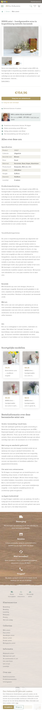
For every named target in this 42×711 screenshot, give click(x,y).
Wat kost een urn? (9, 656)
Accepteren (8, 707)
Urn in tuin (6, 664)
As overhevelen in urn (10, 658)
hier (17, 703)
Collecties (7, 625)
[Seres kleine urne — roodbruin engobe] (11, 358)
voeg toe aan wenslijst (10, 102)
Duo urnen (6, 633)
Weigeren (18, 707)
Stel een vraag (8, 620)
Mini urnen (6, 630)
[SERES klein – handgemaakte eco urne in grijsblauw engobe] (31, 358)
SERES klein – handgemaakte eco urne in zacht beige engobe (11, 403)
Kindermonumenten (10, 679)
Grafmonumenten (9, 677)
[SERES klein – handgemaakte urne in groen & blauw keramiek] (31, 388)
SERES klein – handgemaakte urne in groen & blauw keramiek (30, 403)
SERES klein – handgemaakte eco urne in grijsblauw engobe (30, 373)
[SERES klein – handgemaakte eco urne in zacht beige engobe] (11, 388)
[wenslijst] (35, 6)
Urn (30, 167)
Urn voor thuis (8, 661)
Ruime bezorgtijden (12, 594)
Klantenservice (36, 1)
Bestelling (6, 607)
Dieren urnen (7, 638)
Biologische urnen (9, 643)
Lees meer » (5, 81)
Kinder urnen (7, 640)
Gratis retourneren (21, 594)
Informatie (8, 649)
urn (20, 244)
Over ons (7, 672)
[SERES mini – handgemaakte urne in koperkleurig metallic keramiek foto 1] (21, 41)
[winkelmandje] (39, 6)
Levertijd (6, 666)
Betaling (6, 609)
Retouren (6, 615)
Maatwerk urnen (8, 653)
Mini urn (25, 167)
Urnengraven (7, 682)
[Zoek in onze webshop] (31, 6)
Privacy (5, 617)
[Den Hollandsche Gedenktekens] (13, 6)
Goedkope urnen (8, 635)
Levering (6, 612)
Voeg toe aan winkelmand (21, 98)
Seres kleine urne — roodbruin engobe (11, 373)
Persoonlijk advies (30, 594)
